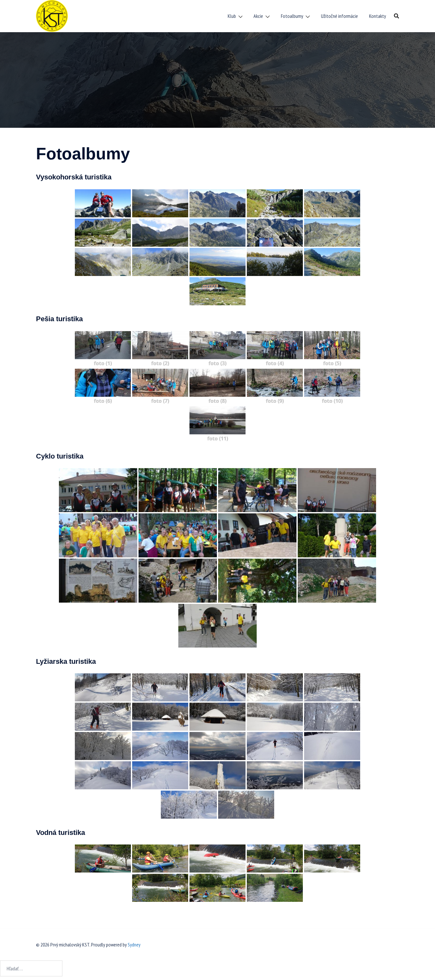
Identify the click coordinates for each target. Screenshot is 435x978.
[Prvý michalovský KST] (52, 15)
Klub (232, 16)
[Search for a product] (396, 15)
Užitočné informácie (339, 16)
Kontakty (377, 16)
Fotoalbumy (292, 16)
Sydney (134, 944)
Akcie (258, 16)
